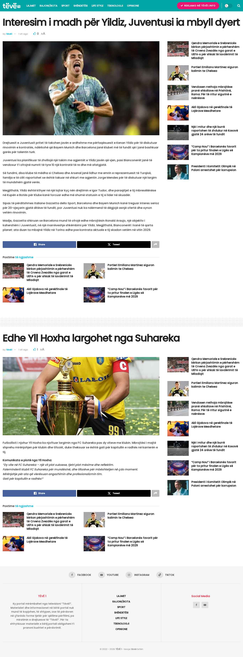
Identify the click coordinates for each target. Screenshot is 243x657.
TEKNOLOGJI (115, 5)
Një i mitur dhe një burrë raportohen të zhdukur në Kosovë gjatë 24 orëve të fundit (214, 130)
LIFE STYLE (97, 5)
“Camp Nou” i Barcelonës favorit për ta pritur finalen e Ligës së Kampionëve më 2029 (133, 292)
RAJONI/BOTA (48, 5)
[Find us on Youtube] (205, 605)
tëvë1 (9, 34)
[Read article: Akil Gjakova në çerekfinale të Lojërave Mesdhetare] (13, 294)
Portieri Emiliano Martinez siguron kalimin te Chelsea (131, 267)
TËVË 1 (118, 649)
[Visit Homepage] (11, 6)
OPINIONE (133, 5)
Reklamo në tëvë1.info (200, 5)
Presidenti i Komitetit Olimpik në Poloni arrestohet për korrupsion (213, 168)
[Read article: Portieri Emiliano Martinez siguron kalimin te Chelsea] (94, 270)
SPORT (65, 5)
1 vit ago (23, 34)
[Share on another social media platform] (155, 244)
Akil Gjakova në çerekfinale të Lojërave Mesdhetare (47, 291)
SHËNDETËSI (80, 5)
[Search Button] (238, 5)
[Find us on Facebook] (196, 605)
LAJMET (31, 5)
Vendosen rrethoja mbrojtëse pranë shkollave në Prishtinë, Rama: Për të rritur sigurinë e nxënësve (211, 92)
